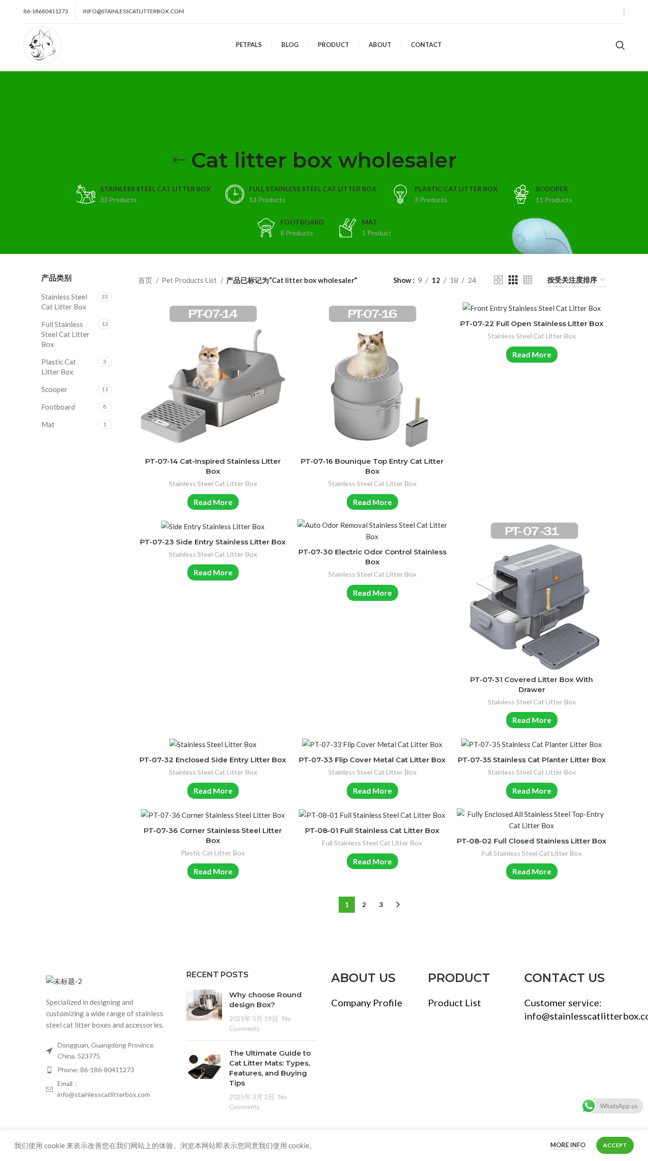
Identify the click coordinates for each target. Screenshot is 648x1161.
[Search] (620, 45)
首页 (146, 280)
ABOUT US (363, 978)
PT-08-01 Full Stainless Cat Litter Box (372, 830)
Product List (454, 1002)
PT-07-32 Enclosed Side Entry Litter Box (212, 759)
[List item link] (106, 1070)
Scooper (54, 389)
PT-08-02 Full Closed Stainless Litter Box (531, 840)
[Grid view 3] (513, 279)
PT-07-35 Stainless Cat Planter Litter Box (532, 759)
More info (567, 1145)
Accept (615, 1145)
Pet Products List (190, 280)
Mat (48, 424)
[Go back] (179, 159)
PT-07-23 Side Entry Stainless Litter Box (213, 541)
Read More (213, 501)
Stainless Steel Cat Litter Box (64, 301)
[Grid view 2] (498, 279)
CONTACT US (564, 978)
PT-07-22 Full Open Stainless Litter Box (531, 323)
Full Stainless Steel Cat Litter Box (65, 334)
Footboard (58, 407)
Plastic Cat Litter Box (58, 366)
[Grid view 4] (527, 279)
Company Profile (366, 1002)
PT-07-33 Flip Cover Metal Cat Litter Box (372, 759)
